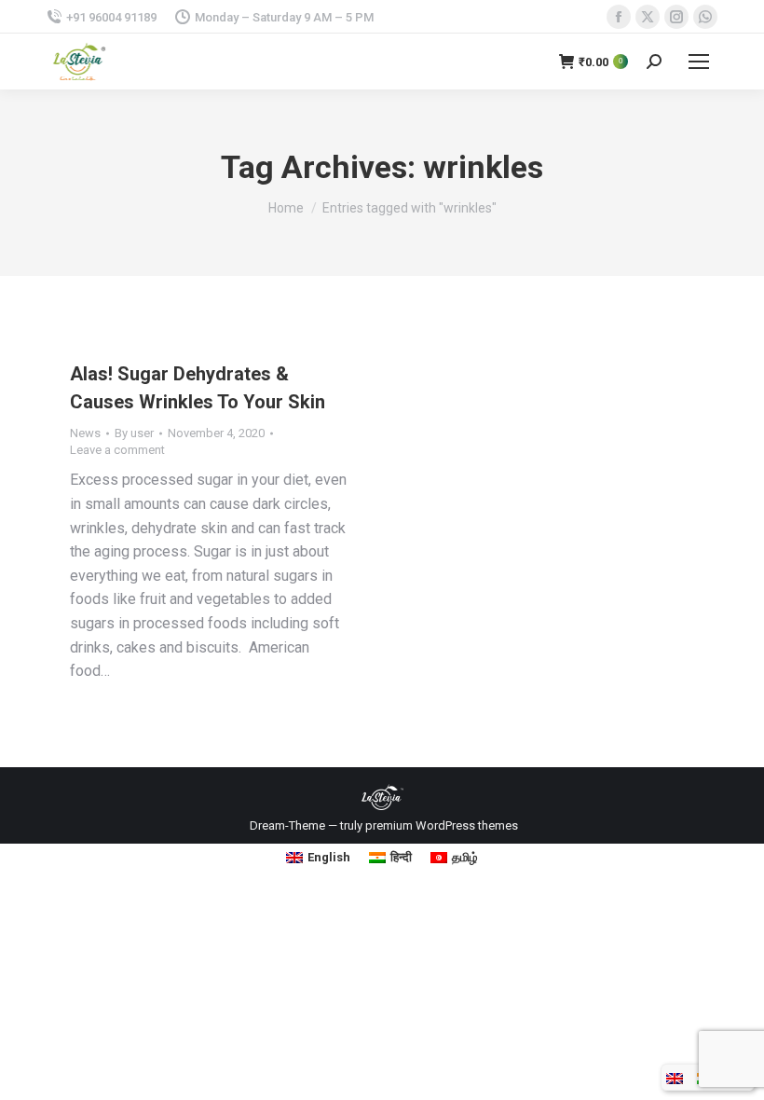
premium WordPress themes (441, 825)
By (134, 433)
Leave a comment (117, 450)
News (85, 433)
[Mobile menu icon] (698, 61)
